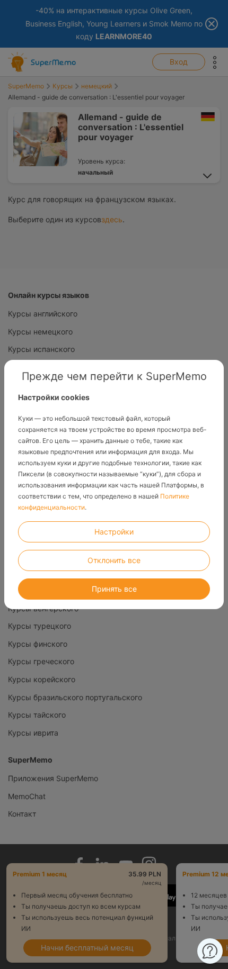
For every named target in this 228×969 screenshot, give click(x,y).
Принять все (114, 588)
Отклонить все (114, 560)
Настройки (114, 531)
